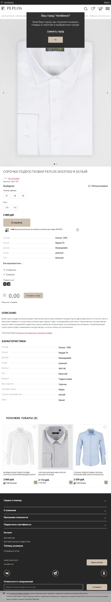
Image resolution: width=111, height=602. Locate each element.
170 (6, 208)
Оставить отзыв (33, 295)
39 (23, 196)
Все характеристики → (13, 263)
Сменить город (55, 31)
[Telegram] (8, 284)
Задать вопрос (97, 562)
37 (7, 196)
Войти (107, 2)
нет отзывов (13, 178)
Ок (55, 40)
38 (15, 196)
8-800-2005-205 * (11, 560)
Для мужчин (9, 538)
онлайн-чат (9, 564)
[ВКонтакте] (4, 284)
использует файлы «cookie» (19, 593)
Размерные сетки (11, 551)
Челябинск (9, 2)
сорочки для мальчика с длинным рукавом (34, 333)
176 (15, 208)
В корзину (16, 222)
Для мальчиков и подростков (17, 542)
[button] (3, 93)
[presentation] (5, 456)
